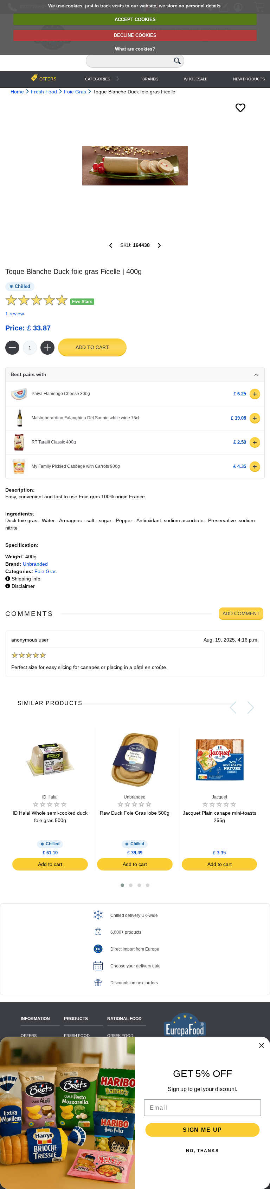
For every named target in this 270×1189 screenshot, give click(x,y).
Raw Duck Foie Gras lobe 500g (134, 813)
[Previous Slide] (233, 708)
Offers (29, 1035)
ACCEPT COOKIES (135, 19)
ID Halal (50, 797)
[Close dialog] (261, 1045)
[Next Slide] (251, 708)
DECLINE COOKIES (135, 35)
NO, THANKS (202, 1150)
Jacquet (219, 797)
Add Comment (241, 613)
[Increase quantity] (47, 348)
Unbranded (35, 564)
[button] (122, 885)
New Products (249, 79)
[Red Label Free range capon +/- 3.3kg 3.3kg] (159, 245)
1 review (14, 313)
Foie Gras (45, 571)
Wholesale (195, 79)
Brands (150, 79)
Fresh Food (77, 1035)
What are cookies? (135, 49)
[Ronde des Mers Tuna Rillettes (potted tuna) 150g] (111, 245)
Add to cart (92, 347)
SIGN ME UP (202, 1130)
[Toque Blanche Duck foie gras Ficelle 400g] (135, 166)
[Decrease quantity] (12, 348)
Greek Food (120, 1035)
